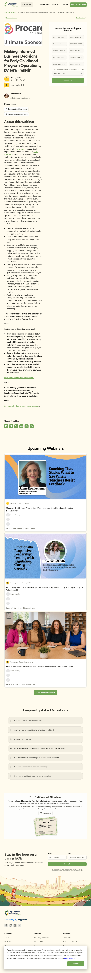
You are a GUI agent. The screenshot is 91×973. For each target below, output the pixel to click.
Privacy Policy (69, 958)
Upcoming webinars (41, 938)
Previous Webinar (11, 18)
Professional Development (72, 942)
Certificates (67, 938)
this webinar (20, 149)
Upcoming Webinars (10, 12)
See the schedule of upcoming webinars (21, 406)
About (6, 938)
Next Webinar (80, 18)
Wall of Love (9, 942)
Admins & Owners (40, 942)
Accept (75, 964)
